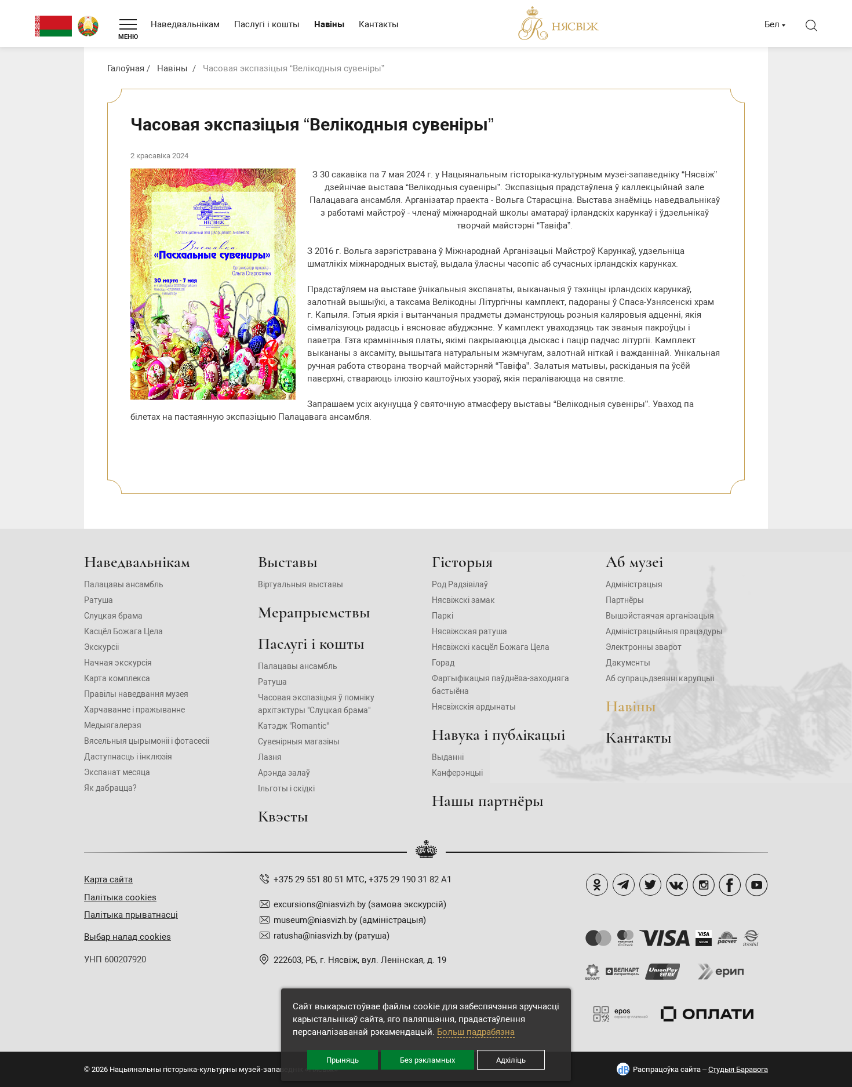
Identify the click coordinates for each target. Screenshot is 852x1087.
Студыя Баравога (738, 1069)
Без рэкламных (427, 1060)
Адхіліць (511, 1060)
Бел (772, 24)
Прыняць (342, 1060)
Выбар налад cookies (127, 937)
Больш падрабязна (476, 1032)
